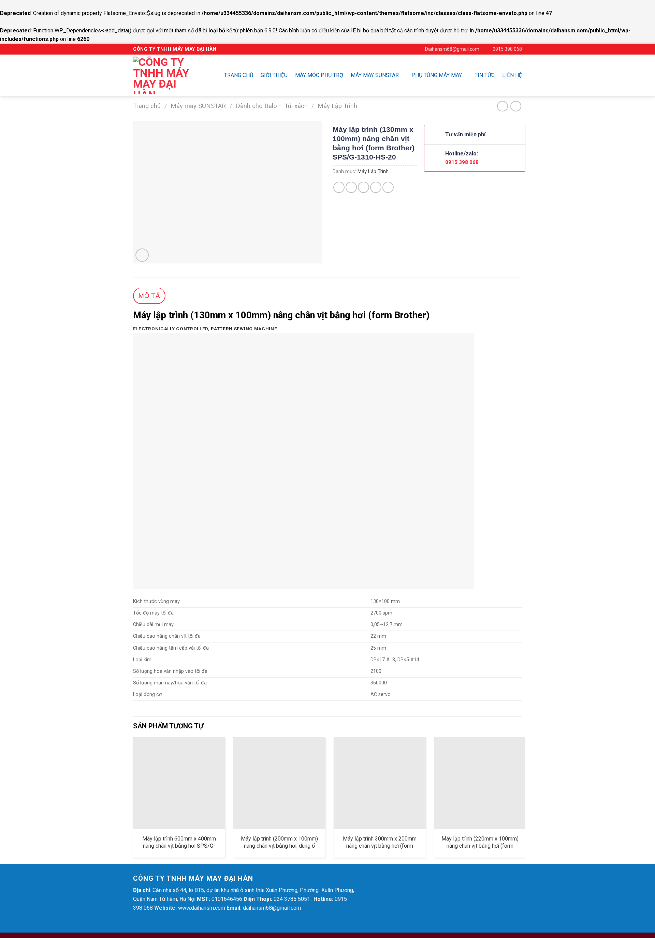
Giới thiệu (274, 75)
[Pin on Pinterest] (375, 187)
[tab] (149, 296)
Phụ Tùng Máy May (436, 75)
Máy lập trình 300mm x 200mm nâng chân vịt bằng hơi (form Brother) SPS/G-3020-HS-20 (380, 845)
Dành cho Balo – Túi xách (272, 105)
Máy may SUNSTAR (375, 75)
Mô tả (149, 295)
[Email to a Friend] (363, 187)
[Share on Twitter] (351, 187)
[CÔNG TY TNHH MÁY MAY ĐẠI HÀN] (165, 75)
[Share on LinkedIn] (388, 187)
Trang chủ (238, 75)
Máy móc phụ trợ (319, 75)
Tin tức (485, 75)
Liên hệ (512, 75)
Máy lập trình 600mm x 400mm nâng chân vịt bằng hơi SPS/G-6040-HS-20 (179, 845)
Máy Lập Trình (337, 105)
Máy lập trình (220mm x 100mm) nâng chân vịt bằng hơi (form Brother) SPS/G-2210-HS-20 (480, 845)
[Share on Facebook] (339, 187)
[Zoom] (142, 255)
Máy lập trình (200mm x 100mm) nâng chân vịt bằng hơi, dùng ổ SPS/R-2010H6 (279, 845)
